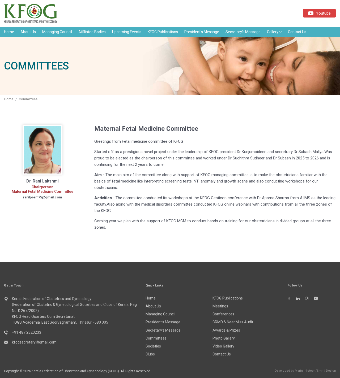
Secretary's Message (243, 32)
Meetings (220, 306)
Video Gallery (223, 346)
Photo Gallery (223, 338)
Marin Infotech (305, 370)
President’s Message (201, 32)
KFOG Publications (163, 32)
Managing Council (57, 32)
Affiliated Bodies (92, 32)
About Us (28, 32)
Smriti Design (326, 370)
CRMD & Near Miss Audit (232, 322)
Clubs (150, 354)
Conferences (223, 314)
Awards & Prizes (226, 330)
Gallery (273, 32)
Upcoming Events (126, 32)
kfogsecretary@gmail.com (34, 342)
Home (9, 32)
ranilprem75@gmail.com (42, 197)
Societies (153, 346)
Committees (28, 99)
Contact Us (297, 32)
